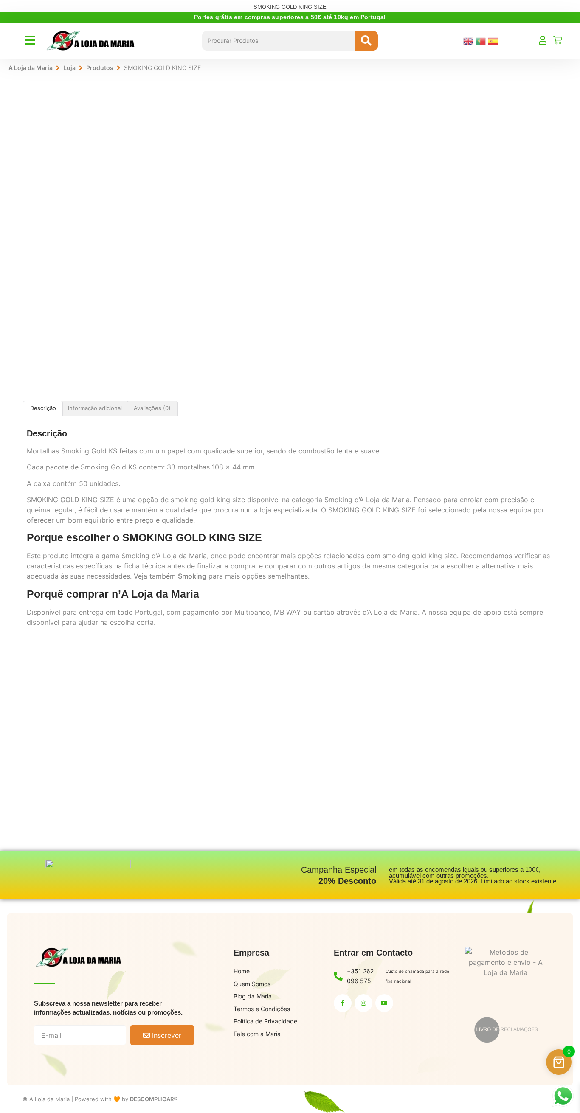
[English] (469, 40)
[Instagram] (363, 1003)
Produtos (99, 67)
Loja (69, 67)
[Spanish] (494, 40)
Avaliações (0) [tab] (152, 408)
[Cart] (557, 40)
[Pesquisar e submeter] (366, 41)
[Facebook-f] (343, 1003)
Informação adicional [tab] (95, 408)
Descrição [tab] (43, 408)
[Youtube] (384, 1003)
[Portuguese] (482, 40)
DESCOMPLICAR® (153, 1099)
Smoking (192, 576)
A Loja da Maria (30, 67)
